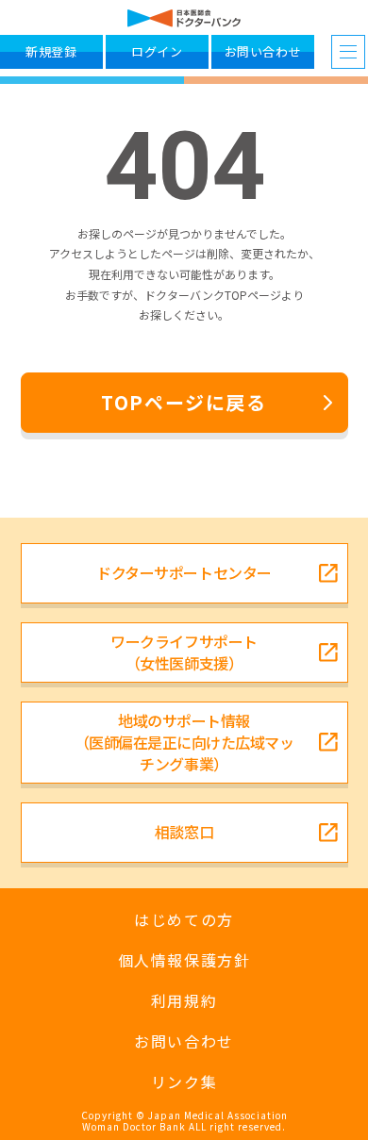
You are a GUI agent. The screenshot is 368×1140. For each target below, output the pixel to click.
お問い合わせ (184, 1041)
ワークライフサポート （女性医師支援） (183, 652)
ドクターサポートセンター (183, 572)
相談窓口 (184, 831)
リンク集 (184, 1082)
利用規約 (184, 1001)
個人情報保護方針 (184, 960)
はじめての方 (184, 920)
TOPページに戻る (183, 402)
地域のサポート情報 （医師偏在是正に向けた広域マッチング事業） (184, 742)
